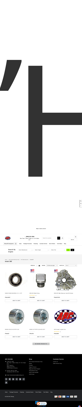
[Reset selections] (72, 250)
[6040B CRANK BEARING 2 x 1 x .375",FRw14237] (16, 280)
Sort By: (61, 265)
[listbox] (71, 265)
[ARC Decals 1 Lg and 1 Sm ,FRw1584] (65, 316)
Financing (22, 392)
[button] (41, 404)
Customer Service (29, 392)
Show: (43, 265)
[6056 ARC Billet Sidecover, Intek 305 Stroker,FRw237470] (65, 280)
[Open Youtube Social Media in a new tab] (13, 379)
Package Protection (13, 392)
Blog (51, 392)
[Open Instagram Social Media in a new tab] (9, 379)
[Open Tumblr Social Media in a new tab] (16, 379)
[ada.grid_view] (39, 265)
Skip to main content (41, 228)
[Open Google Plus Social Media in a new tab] (23, 379)
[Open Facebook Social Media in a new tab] (6, 379)
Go (68, 249)
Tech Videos (46, 392)
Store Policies (38, 392)
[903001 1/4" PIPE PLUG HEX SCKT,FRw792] (41, 316)
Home (6, 392)
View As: (33, 265)
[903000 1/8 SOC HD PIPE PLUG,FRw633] (16, 316)
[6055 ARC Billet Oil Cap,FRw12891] (41, 280)
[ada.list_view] (37, 265)
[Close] (77, 233)
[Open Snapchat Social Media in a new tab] (6, 382)
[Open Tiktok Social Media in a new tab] (20, 379)
